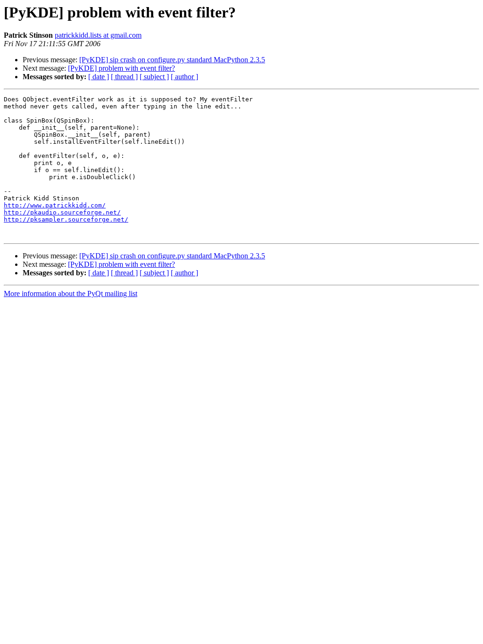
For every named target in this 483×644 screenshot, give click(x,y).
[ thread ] (124, 77)
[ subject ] (154, 77)
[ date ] (98, 77)
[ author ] (184, 77)
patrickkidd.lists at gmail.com (98, 35)
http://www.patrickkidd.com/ (55, 205)
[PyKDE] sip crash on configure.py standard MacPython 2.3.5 (172, 60)
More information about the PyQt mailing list (70, 293)
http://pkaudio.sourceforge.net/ (62, 212)
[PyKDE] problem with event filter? (121, 68)
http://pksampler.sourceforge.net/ (66, 219)
